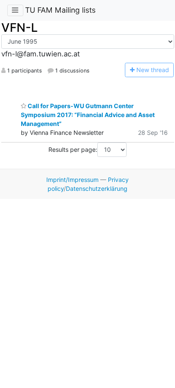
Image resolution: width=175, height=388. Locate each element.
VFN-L (19, 27)
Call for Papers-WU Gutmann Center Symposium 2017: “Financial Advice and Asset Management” (88, 114)
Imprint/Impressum (72, 179)
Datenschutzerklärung (96, 188)
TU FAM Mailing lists (60, 10)
